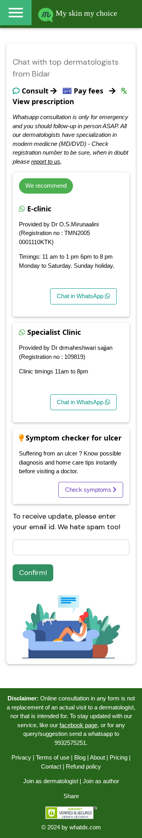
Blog (80, 757)
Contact (51, 766)
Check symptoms (89, 489)
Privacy (21, 757)
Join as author (101, 781)
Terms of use (52, 757)
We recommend (46, 185)
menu (15, 12)
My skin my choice (85, 13)
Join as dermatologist (50, 781)
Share (71, 796)
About (97, 757)
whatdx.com (85, 827)
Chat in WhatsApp (81, 296)
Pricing (118, 757)
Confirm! (33, 572)
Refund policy (83, 766)
